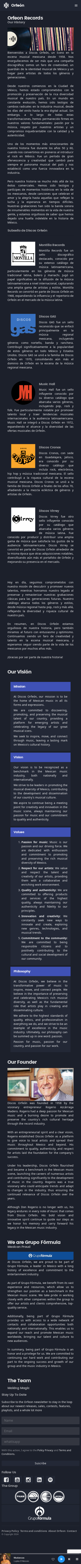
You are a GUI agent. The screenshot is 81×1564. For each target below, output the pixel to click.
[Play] (61, 1559)
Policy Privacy (45, 1450)
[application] (40, 1559)
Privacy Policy (10, 1531)
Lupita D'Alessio (21, 1561)
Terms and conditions (33, 1531)
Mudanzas (19, 1558)
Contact (72, 1531)
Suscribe (40, 1463)
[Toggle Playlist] (77, 1559)
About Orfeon (56, 1531)
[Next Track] (69, 1559)
